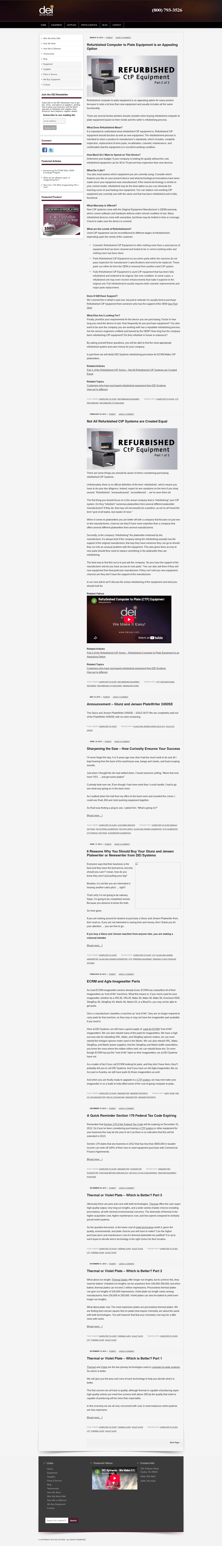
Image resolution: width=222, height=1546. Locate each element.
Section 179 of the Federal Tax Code (123, 1124)
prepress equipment (142, 959)
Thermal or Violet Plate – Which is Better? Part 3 (124, 1195)
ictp (130, 959)
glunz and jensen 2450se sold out (149, 726)
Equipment (55, 25)
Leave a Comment (123, 37)
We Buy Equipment (51, 79)
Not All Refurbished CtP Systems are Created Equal (127, 421)
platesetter (92, 1173)
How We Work (49, 43)
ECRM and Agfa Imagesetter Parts (113, 981)
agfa (166, 1093)
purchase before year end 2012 (113, 1173)
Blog (104, 25)
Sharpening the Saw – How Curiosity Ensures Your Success (133, 748)
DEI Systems (60, 1539)
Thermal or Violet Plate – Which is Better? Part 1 (124, 1358)
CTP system (143, 1080)
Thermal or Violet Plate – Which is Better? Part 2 (124, 1270)
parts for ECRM (151, 1029)
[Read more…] (94, 815)
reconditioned (167, 682)
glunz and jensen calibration (148, 829)
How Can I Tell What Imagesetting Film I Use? (61, 186)
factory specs (126, 829)
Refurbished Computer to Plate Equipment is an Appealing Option (132, 46)
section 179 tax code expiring (143, 1173)
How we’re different (97, 389)
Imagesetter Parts (139, 1093)
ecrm (172, 1093)
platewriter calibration (119, 833)
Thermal (153, 1204)
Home (43, 25)
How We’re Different (52, 49)
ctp (176, 399)
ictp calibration (170, 829)
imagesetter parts (147, 1097)
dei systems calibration (107, 829)
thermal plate (97, 1252)
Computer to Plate (108, 399)
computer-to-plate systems (166, 1367)
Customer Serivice (126, 825)
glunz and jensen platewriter (113, 959)
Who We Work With (51, 38)
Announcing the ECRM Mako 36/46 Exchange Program (58, 171)
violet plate (110, 1252)
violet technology (145, 1227)
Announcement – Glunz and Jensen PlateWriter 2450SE (130, 704)
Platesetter (136, 1169)
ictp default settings (97, 833)
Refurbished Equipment (128, 399)
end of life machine (115, 1097)
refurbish (91, 685)
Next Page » (175, 1442)
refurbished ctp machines (112, 403)
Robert (109, 37)
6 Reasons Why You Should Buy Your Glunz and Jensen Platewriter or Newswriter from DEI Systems (130, 853)
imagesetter (131, 1097)
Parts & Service (89, 25)
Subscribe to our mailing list (59, 115)
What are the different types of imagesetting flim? (56, 179)
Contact (117, 25)
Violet (104, 1367)
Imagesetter (123, 1093)
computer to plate (165, 399)
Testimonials (48, 54)
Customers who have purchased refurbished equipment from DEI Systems (126, 385)
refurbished (93, 403)
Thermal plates (120, 1279)
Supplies (70, 25)
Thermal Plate (124, 1248)
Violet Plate (137, 1248)
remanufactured (131, 685)
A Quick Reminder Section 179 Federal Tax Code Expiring (131, 1115)
